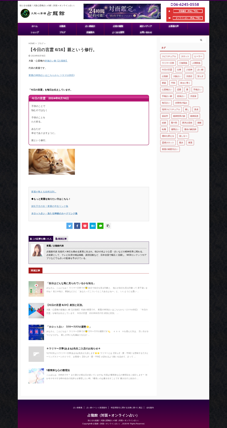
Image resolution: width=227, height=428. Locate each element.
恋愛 (179, 89)
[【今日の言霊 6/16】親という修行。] (93, 226)
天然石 (189, 76)
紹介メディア (146, 26)
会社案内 (150, 407)
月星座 (193, 96)
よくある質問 (118, 32)
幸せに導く (185, 83)
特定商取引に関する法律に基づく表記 (126, 407)
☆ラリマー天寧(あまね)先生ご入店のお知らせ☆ (73, 348)
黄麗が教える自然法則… (43, 191)
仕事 (179, 69)
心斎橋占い (167, 89)
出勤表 (62, 26)
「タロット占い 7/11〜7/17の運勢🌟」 (69, 326)
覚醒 (199, 122)
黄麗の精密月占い (170, 149)
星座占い (181, 96)
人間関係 (196, 63)
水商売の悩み (181, 102)
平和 (173, 83)
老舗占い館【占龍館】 (56, 60)
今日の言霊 (167, 69)
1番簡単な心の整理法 (58, 370)
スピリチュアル (169, 56)
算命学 (165, 116)
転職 (164, 129)
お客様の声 (174, 26)
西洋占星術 (187, 122)
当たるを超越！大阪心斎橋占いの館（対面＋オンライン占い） (113, 420)
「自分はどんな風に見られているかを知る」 (71, 283)
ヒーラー (198, 56)
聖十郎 (174, 122)
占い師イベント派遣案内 (96, 407)
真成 (196, 109)
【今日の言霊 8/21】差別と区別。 (65, 304)
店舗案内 (90, 32)
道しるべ (183, 136)
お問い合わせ (146, 32)
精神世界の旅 (179, 116)
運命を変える (168, 136)
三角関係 (183, 63)
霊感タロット (168, 142)
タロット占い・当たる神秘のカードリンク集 (54, 213)
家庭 (164, 83)
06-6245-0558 (186, 4)
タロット (185, 56)
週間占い (175, 129)
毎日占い (166, 102)
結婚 (164, 122)
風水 (181, 142)
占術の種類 (118, 26)
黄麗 (190, 142)
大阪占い (177, 76)
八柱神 (189, 69)
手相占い (197, 89)
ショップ (35, 32)
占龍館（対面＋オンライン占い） (113, 415)
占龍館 (165, 76)
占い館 (200, 69)
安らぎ (200, 76)
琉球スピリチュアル (171, 109)
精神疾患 (194, 116)
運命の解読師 (190, 129)
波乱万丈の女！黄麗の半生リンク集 (49, 206)
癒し (187, 109)
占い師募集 (77, 407)
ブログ (62, 32)
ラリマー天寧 (168, 63)
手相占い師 (167, 96)
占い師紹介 (90, 26)
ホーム (35, 26)
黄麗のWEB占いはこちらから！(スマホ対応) (52, 75)
